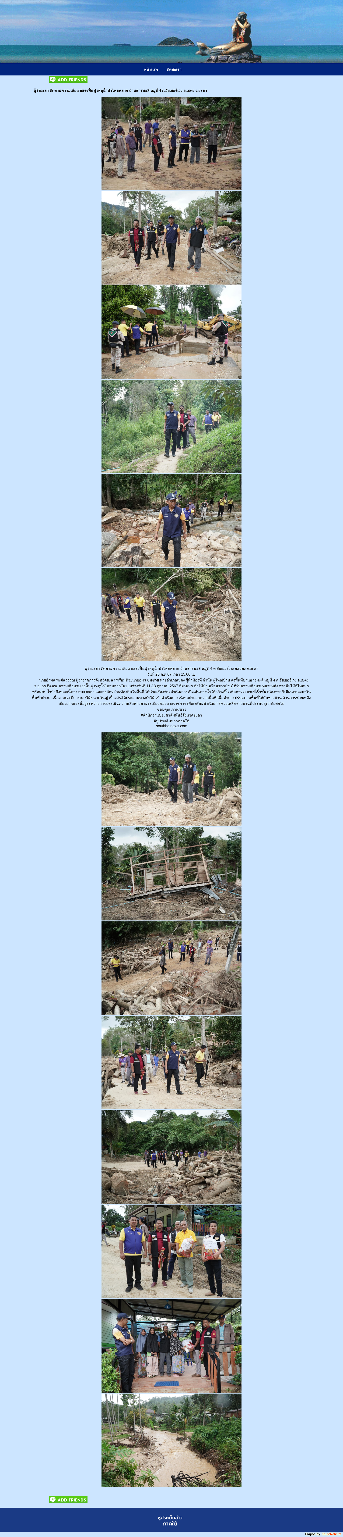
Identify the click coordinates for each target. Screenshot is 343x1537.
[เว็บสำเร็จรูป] (323, 1535)
